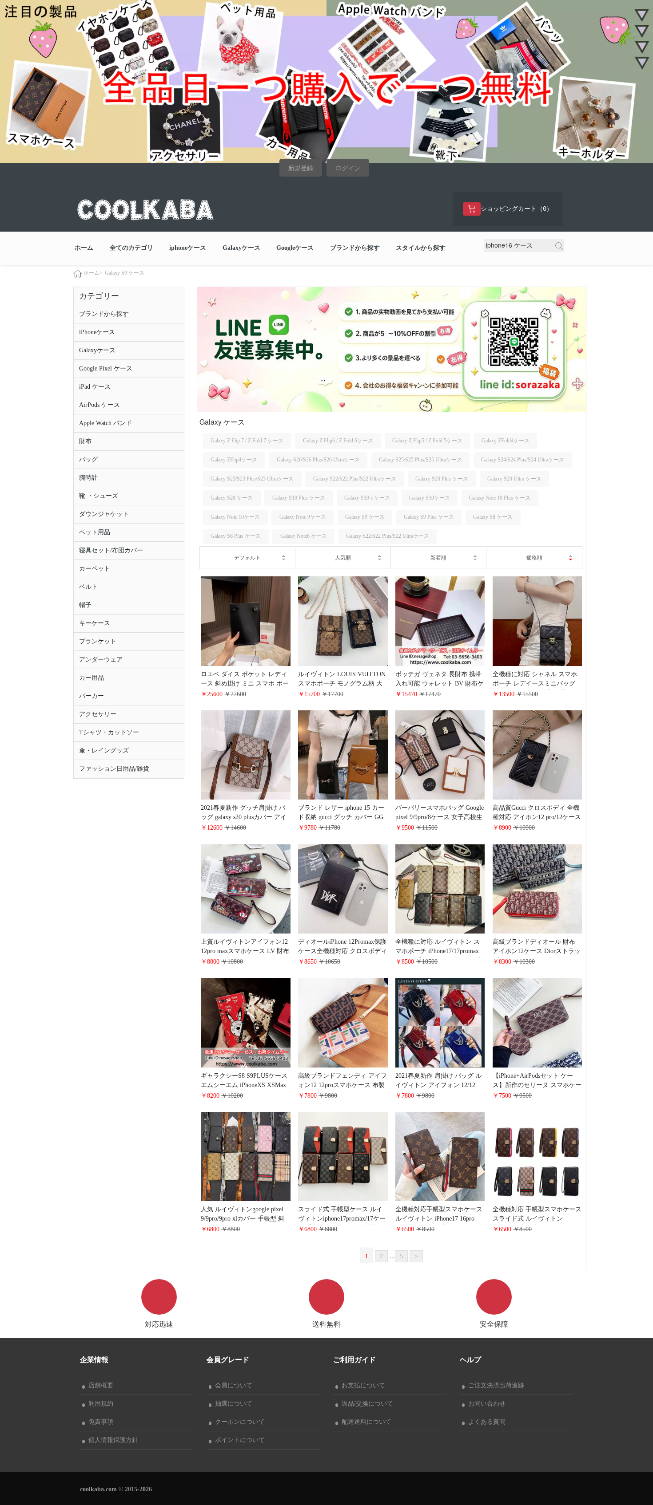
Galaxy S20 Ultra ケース (514, 479)
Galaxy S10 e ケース (367, 498)
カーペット (94, 568)
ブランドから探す (355, 247)
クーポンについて (238, 1421)
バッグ (88, 459)
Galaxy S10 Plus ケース (298, 498)
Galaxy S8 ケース (493, 517)
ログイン (347, 168)
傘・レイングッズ (104, 750)
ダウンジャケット (104, 514)
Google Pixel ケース (105, 368)
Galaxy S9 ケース (124, 273)
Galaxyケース (241, 247)
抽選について (231, 1403)
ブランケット (97, 641)
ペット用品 (94, 532)
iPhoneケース (97, 332)
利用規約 (99, 1403)
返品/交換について (365, 1403)
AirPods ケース (99, 405)
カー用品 (91, 677)
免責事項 (99, 1421)
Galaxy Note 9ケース (302, 517)
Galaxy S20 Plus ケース (441, 479)
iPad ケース (95, 386)
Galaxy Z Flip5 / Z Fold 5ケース (427, 440)
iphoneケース (187, 247)
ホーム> (93, 273)
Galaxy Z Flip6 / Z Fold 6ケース (338, 440)
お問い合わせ (485, 1403)
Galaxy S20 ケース (232, 498)
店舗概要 (99, 1385)
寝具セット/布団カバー (111, 550)
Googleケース (295, 247)
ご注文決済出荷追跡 (494, 1385)
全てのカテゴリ (131, 247)
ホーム (84, 247)
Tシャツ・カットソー (109, 732)
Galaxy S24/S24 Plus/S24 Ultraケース (522, 460)
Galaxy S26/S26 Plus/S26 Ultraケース (318, 460)
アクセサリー (97, 714)
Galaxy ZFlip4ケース (234, 460)
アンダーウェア (101, 659)
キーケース (94, 623)
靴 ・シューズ (98, 495)
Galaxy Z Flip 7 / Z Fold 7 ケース (247, 440)
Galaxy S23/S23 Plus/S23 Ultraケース (252, 479)
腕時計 (88, 477)
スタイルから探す (421, 247)
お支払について (361, 1385)
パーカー (91, 696)
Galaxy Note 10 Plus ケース (499, 498)
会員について (231, 1385)
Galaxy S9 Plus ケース (429, 517)
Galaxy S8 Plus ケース (236, 536)
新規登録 (300, 168)
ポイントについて (238, 1440)
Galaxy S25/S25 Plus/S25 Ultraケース (420, 460)
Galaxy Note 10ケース (235, 517)
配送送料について (364, 1421)
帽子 (85, 605)
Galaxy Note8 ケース (303, 536)
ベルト (88, 586)
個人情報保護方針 (111, 1440)
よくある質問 (485, 1421)
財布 (85, 441)
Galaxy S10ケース (429, 498)
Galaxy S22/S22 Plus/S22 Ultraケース (354, 479)
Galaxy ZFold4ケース (506, 440)
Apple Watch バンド (105, 423)
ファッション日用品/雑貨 (114, 768)
